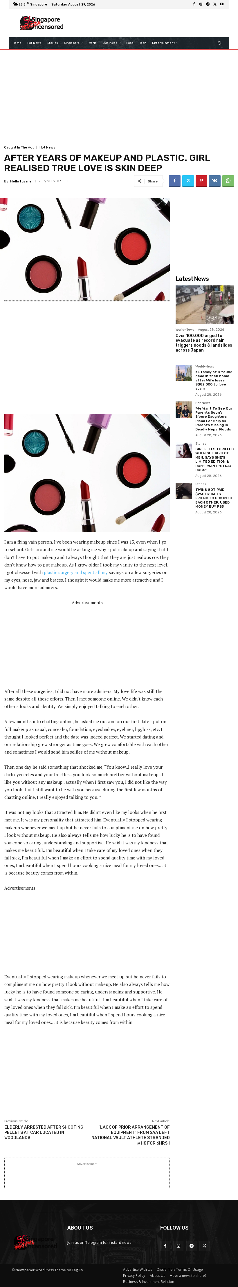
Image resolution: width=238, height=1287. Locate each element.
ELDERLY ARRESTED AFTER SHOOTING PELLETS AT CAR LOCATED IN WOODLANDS (43, 1132)
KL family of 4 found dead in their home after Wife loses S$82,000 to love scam (213, 380)
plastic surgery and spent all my (76, 572)
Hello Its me (21, 181)
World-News (185, 329)
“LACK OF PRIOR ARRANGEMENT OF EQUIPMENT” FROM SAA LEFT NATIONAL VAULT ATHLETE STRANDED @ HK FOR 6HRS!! (130, 1135)
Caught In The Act (19, 147)
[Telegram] (207, 4)
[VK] (215, 181)
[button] (219, 43)
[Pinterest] (201, 181)
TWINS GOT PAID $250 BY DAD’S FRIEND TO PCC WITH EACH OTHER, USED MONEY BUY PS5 (213, 498)
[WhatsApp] (228, 181)
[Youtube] (221, 4)
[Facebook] (193, 4)
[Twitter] (214, 4)
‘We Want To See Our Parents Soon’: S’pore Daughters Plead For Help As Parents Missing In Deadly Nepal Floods (213, 418)
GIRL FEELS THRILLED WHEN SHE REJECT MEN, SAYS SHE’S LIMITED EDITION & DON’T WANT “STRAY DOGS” (214, 459)
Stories (200, 444)
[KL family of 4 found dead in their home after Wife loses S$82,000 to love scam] (184, 373)
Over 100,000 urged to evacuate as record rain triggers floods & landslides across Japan (204, 343)
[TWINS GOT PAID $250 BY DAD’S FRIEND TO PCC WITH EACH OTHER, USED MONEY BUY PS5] (184, 491)
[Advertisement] (146, 23)
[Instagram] (200, 4)
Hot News (47, 147)
